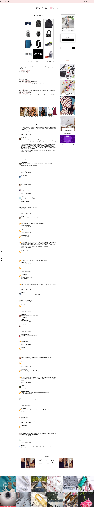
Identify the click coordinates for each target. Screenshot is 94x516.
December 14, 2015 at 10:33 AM (26, 256)
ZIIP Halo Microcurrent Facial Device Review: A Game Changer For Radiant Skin (68, 130)
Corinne (22, 314)
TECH (47, 14)
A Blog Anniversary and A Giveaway (67, 94)
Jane (22, 432)
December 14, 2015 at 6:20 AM (26, 193)
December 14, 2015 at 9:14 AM (26, 232)
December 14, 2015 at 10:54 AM (26, 271)
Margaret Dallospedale (24, 304)
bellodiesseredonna (24, 235)
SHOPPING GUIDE (44, 14)
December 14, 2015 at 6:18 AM (26, 185)
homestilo (22, 438)
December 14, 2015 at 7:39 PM (26, 336)
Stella (22, 196)
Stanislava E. (23, 175)
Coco (22, 385)
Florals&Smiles (23, 343)
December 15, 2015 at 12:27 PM (26, 412)
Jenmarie (22, 445)
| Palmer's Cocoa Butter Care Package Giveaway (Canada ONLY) (38, 246)
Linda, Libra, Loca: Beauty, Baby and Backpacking (29, 165)
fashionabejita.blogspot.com (25, 225)
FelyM (22, 229)
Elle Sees (22, 216)
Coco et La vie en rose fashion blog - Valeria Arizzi (48, 386)
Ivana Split (22, 137)
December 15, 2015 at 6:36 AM (26, 382)
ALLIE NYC (23, 324)
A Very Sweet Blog (24, 391)
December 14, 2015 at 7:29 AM (26, 213)
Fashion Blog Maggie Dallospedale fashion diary (28, 309)
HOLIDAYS (33, 14)
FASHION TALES (23, 250)
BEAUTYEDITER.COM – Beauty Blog (27, 397)
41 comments (41, 17)
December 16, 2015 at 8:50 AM (26, 435)
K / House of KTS (24, 282)
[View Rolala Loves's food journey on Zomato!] (68, 144)
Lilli (21, 188)
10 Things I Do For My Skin (68, 114)
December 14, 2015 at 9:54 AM (26, 247)
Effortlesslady (23, 425)
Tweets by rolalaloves (67, 133)
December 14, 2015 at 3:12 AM (26, 151)
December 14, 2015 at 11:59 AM (26, 289)
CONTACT (37, 1)
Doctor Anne (23, 162)
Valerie (22, 347)
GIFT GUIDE (29, 14)
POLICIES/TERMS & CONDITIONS (46, 1)
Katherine (22, 361)
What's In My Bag (68, 78)
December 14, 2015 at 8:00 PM (26, 344)
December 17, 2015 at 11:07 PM (26, 442)
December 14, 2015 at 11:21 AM (26, 279)
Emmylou (22, 292)
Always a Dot (26, 411)
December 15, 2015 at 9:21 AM (26, 394)
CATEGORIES (56, 1)
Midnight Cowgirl (24, 334)
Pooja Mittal (23, 274)
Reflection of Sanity (24, 246)
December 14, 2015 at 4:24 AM (26, 159)
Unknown (22, 222)
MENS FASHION (37, 14)
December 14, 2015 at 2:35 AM (26, 134)
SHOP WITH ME (63, 1)
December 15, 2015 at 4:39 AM (26, 366)
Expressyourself (23, 210)
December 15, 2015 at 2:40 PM (26, 422)
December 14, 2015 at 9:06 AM (26, 226)
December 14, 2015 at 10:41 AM (26, 263)
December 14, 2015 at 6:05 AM (26, 172)
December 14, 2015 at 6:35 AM (26, 202)
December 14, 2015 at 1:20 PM (26, 301)
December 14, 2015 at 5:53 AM (26, 166)
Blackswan (22, 356)
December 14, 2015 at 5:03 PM (26, 311)
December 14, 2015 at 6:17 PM (26, 321)
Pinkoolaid (22, 266)
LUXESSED (23, 157)
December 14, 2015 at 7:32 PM (26, 331)
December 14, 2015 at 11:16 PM (26, 358)
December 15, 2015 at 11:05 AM (26, 405)
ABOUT (32, 1)
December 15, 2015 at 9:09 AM (26, 388)
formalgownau (23, 369)
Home (29, 1)
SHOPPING (40, 14)
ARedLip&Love (23, 262)
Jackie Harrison (23, 183)
